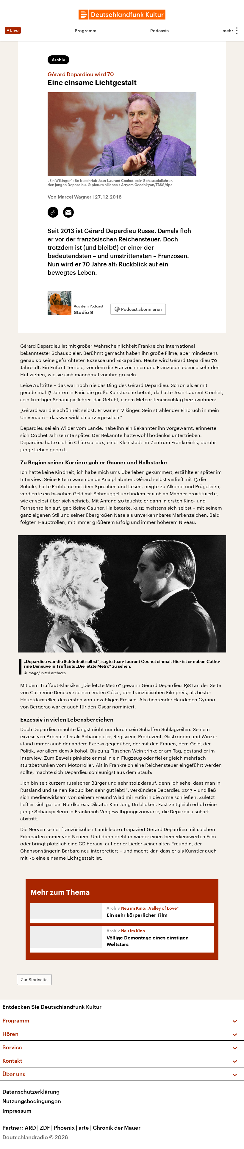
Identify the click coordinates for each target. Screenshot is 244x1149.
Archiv (58, 59)
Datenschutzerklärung (31, 1091)
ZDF (46, 1127)
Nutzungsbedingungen (31, 1101)
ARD (32, 1127)
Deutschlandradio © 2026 (35, 1137)
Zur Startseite (34, 979)
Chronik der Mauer (116, 1127)
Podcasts (159, 30)
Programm (85, 30)
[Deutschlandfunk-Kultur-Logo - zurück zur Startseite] (122, 14)
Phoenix (65, 1127)
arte (85, 1127)
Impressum (17, 1110)
